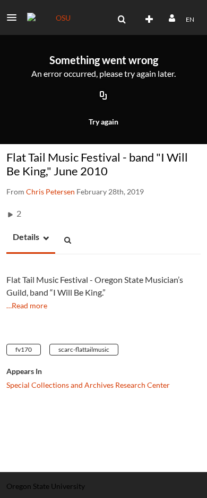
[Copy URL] (103, 96)
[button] (14, 17)
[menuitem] (121, 19)
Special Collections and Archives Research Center (88, 384)
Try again (103, 121)
